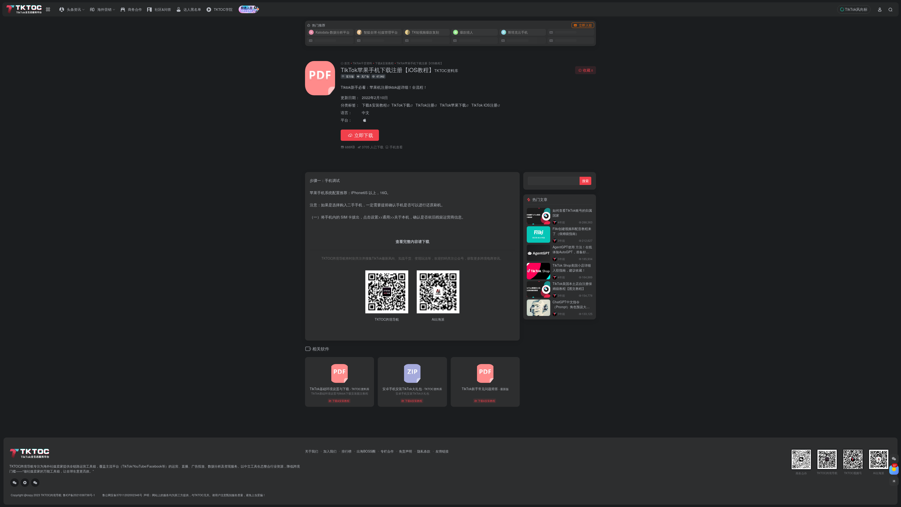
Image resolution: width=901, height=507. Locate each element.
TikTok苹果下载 (453, 105)
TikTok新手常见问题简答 (485, 388)
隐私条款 (423, 451)
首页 (347, 63)
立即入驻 (585, 25)
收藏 (588, 70)
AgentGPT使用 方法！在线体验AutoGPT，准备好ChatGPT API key (572, 252)
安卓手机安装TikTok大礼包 (412, 388)
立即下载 (363, 135)
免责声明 (405, 451)
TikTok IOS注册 (484, 105)
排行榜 (346, 451)
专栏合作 (387, 451)
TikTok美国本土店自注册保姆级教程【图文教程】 (572, 286)
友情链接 (442, 451)
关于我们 (311, 451)
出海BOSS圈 (366, 451)
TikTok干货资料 (362, 63)
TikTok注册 (425, 105)
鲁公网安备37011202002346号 (122, 495)
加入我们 (329, 451)
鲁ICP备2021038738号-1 (79, 495)
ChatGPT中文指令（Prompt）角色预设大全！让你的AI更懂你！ (569, 307)
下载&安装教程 (384, 63)
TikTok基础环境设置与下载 (339, 388)
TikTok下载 (400, 105)
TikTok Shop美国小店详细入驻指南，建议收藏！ (572, 268)
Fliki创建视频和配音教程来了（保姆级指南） (572, 231)
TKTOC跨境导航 (51, 495)
